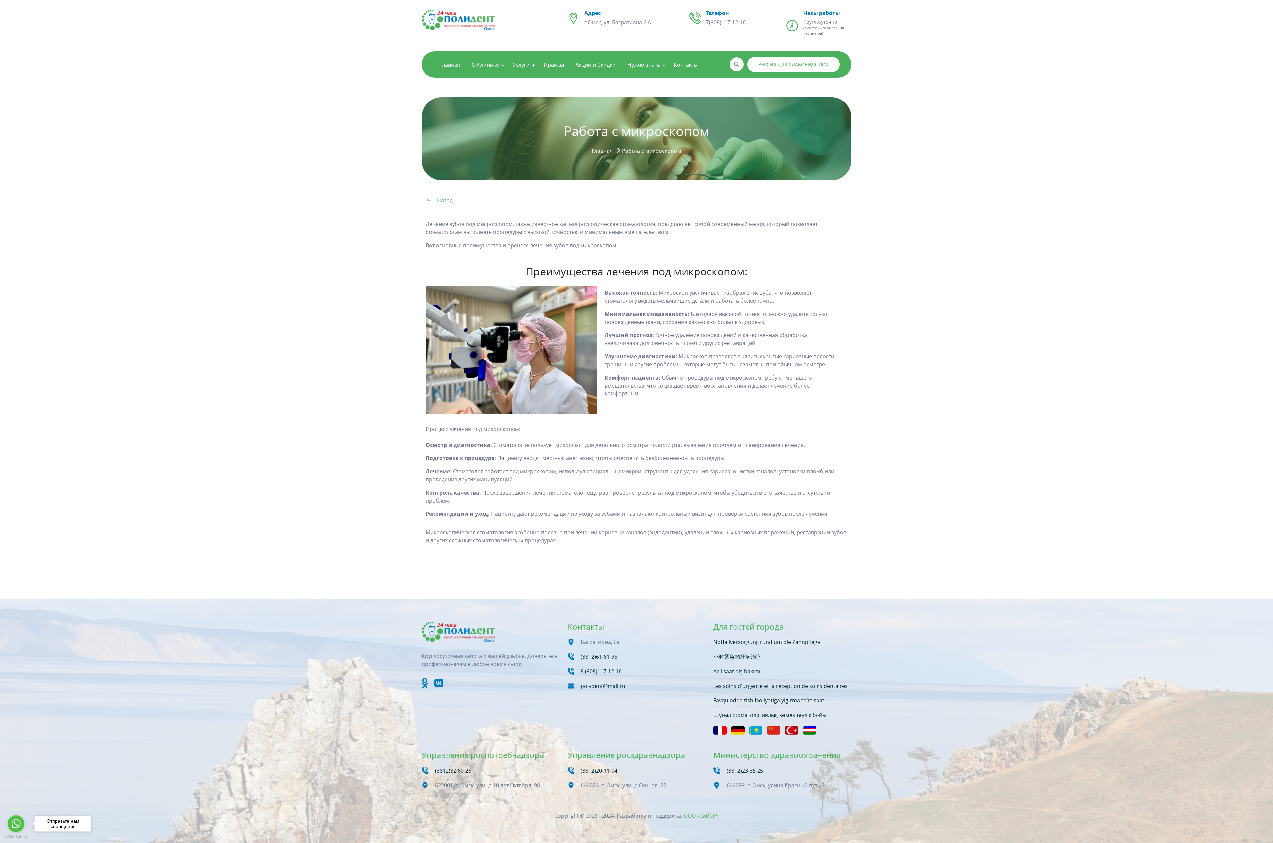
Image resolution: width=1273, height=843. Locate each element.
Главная (449, 64)
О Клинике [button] (485, 64)
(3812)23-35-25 (745, 770)
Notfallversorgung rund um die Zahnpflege (766, 642)
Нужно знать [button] (643, 64)
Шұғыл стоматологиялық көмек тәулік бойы (769, 715)
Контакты (686, 64)
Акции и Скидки (596, 64)
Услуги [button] (521, 64)
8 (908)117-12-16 (601, 671)
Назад (445, 200)
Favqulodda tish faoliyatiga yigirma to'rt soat (768, 700)
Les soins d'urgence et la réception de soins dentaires (780, 686)
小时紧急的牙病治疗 (737, 656)
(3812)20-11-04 (599, 770)
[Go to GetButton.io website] (16, 836)
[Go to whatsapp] (16, 823)
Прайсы (554, 64)
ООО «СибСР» (701, 815)
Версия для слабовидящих (793, 64)
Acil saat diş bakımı (736, 671)
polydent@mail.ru (603, 686)
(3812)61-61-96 (599, 656)
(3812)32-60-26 (453, 770)
